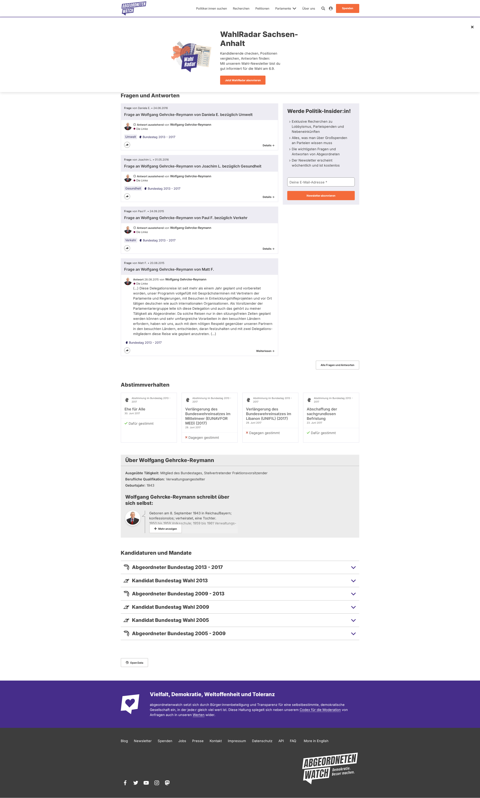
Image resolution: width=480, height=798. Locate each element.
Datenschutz (262, 741)
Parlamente (283, 8)
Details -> (268, 145)
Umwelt (130, 137)
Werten (199, 715)
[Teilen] (127, 145)
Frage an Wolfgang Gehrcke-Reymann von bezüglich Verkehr (186, 218)
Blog (124, 741)
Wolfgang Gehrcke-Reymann (190, 124)
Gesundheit (133, 188)
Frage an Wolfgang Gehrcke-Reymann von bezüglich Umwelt (188, 114)
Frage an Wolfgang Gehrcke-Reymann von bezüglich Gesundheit (192, 166)
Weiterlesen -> (265, 350)
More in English (316, 741)
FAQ (293, 741)
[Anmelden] (330, 8)
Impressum (237, 741)
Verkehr (130, 240)
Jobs (182, 741)
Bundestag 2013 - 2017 (159, 137)
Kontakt (216, 741)
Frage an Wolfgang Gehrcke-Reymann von (169, 269)
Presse (198, 741)
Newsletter (143, 741)
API (281, 741)
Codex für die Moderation (320, 710)
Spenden (165, 741)
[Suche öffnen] (323, 8)
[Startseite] (134, 8)
